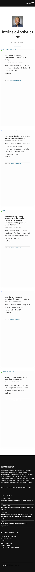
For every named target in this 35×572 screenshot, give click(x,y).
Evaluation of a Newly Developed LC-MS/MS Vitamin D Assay (17, 58)
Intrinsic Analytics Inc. (15, 80)
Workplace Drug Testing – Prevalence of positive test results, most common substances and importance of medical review (16, 221)
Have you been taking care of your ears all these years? (16, 378)
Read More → (9, 73)
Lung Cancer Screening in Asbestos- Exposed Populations (17, 298)
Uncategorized (19, 62)
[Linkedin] (4, 490)
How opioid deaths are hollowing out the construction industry (17, 137)
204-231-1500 (9, 543)
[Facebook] (2, 490)
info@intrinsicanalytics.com (11, 547)
